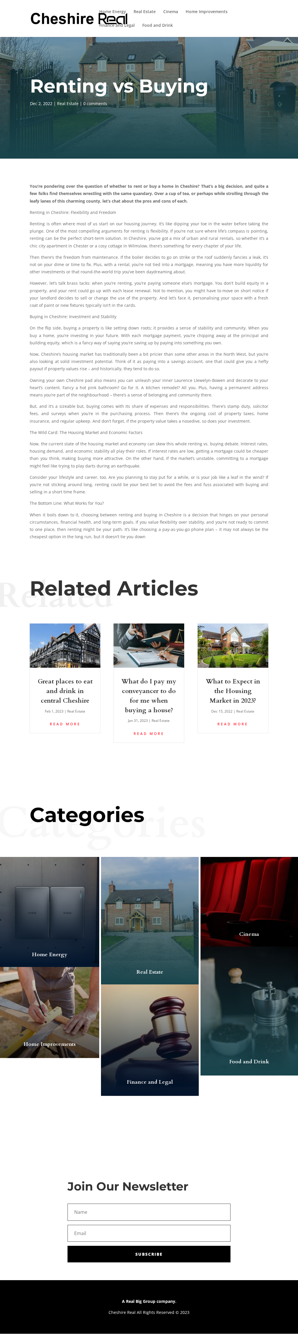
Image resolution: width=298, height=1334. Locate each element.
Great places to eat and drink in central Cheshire (65, 691)
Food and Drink (157, 25)
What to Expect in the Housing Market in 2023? (233, 691)
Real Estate (145, 12)
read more (65, 724)
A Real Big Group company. (149, 1301)
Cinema (170, 12)
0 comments (95, 103)
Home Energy (112, 12)
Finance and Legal (117, 25)
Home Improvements (207, 12)
